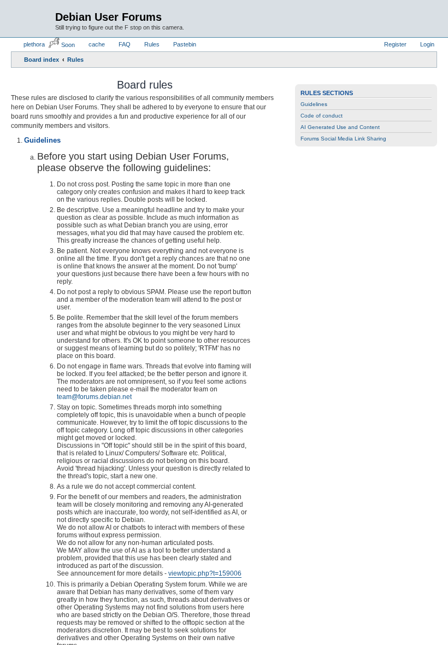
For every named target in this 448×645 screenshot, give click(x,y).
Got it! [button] (386, 621)
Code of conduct (321, 116)
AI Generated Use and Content (340, 127)
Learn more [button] (39, 627)
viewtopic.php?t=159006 (204, 573)
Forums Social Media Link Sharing (343, 139)
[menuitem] (29, 44)
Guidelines (313, 104)
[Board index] (34, 17)
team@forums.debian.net (94, 397)
